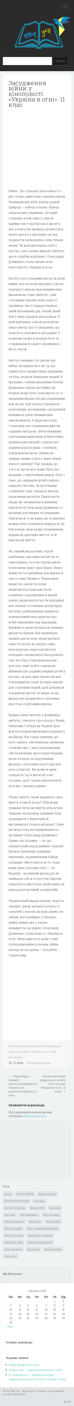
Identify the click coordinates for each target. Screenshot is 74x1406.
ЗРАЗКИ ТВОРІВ (25, 1194)
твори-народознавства (39, 1242)
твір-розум (10, 1256)
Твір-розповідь (51, 1214)
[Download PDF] (37, 148)
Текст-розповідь (13, 1228)
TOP (68, 1401)
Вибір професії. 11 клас (24, 1365)
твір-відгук (33, 1249)
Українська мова (13, 1242)
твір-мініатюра (52, 1249)
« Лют (9, 1326)
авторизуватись (35, 1116)
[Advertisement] (37, 148)
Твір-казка (55, 1207)
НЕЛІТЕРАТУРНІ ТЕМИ (16, 1201)
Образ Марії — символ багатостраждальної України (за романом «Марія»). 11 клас (23, 1085)
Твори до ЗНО (37, 1207)
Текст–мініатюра (13, 1235)
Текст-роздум (53, 1221)
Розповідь (39, 1201)
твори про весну (13, 1249)
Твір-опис (9, 1214)
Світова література (14, 1207)
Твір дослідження (14, 1221)
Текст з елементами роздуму (42, 1228)
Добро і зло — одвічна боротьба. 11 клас (35, 1370)
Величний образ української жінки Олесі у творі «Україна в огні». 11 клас (52, 1083)
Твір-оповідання (29, 1214)
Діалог (8, 1194)
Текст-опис (35, 1221)
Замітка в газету (47, 1194)
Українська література (40, 1235)
